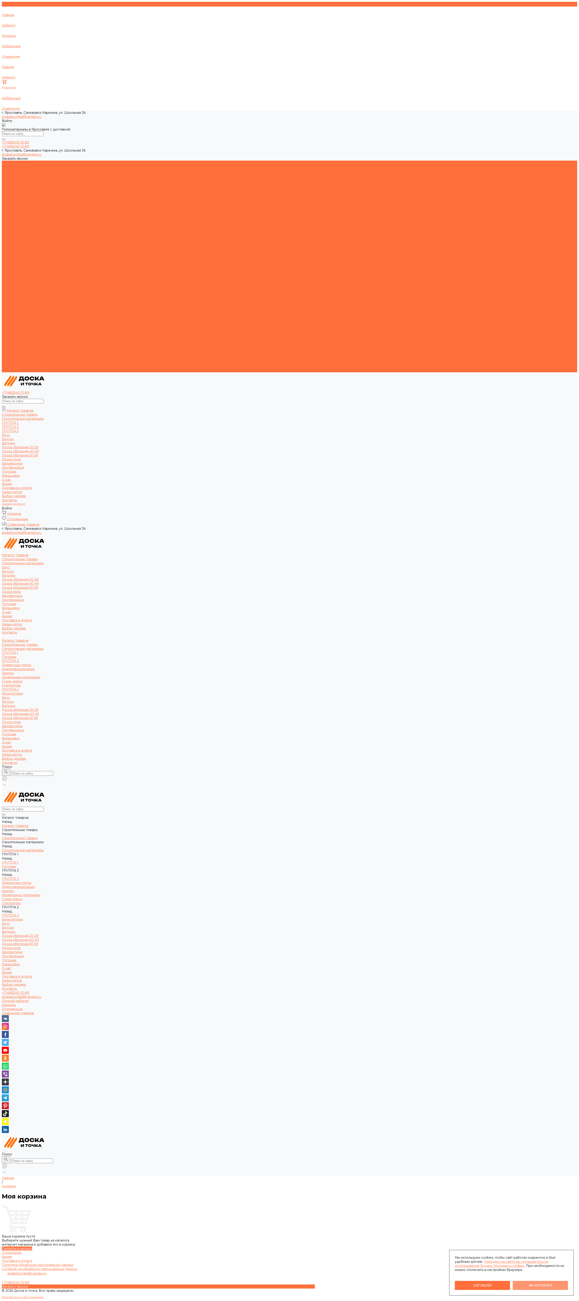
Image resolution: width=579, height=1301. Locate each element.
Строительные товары (20, 167)
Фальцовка (10, 216)
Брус (6, 175)
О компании (11, 1253)
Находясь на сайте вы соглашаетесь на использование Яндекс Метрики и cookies (501, 1264)
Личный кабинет (15, 1001)
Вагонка (8, 183)
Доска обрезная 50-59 (20, 195)
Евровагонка (12, 203)
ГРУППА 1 (10, 260)
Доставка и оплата (17, 358)
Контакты (9, 370)
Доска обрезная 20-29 (20, 187)
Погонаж (9, 211)
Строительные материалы (23, 171)
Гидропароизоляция (18, 277)
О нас (6, 350)
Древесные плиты (16, 273)
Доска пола (11, 199)
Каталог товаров (15, 248)
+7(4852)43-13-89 (15, 993)
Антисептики (12, 301)
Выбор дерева (14, 366)
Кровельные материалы (21, 285)
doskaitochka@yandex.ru (21, 117)
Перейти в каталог (17, 1248)
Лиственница (13, 207)
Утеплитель (11, 293)
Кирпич (8, 281)
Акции (7, 354)
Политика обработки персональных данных (37, 1265)
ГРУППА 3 (10, 268)
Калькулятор (12, 362)
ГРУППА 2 (10, 297)
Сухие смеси (12, 289)
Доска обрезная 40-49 (20, 191)
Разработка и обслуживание (22, 1297)
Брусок (8, 179)
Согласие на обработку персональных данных (39, 1269)
